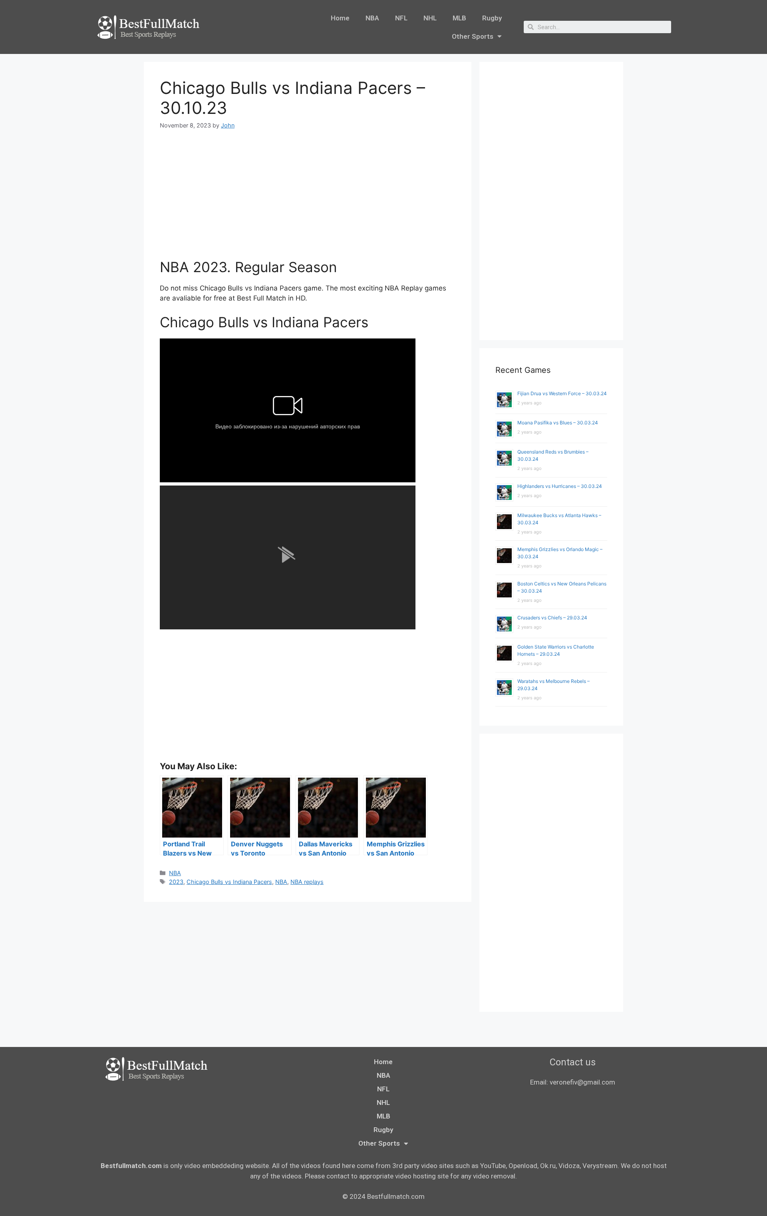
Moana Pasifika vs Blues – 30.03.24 (557, 423)
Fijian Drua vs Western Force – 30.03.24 (562, 393)
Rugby (492, 18)
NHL (430, 18)
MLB (459, 18)
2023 (176, 881)
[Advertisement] (307, 199)
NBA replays (307, 881)
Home (340, 18)
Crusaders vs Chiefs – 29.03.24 (552, 618)
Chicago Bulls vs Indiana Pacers (229, 881)
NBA (372, 18)
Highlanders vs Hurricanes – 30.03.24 (559, 486)
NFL (401, 18)
